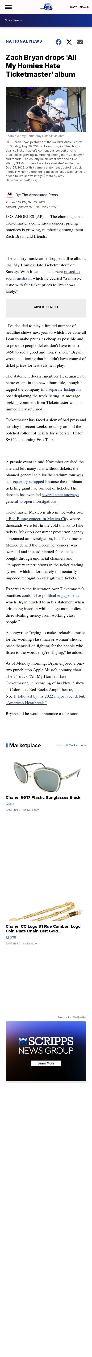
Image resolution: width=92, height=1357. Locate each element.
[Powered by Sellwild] (79, 1017)
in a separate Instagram (61, 389)
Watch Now (78, 7)
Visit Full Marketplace (70, 745)
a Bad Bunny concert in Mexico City (37, 518)
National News (24, 41)
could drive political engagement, (50, 595)
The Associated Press (40, 195)
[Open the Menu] (8, 7)
